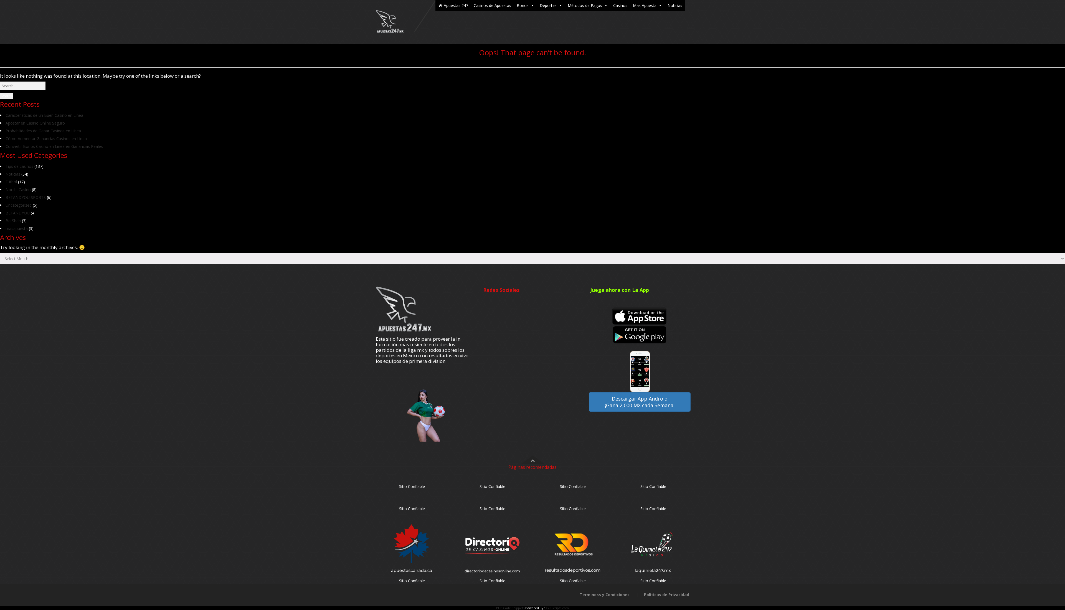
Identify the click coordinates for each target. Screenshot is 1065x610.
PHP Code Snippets (510, 608)
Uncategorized (19, 205)
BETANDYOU (18, 213)
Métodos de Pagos (585, 5)
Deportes (548, 5)
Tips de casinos (19, 166)
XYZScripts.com (557, 608)
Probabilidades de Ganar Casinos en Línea (43, 130)
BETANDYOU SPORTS (26, 197)
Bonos (523, 5)
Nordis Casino (18, 189)
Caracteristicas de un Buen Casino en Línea (44, 115)
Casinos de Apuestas (492, 5)
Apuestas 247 (456, 5)
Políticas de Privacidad (666, 594)
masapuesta (17, 228)
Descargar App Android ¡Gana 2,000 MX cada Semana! (639, 402)
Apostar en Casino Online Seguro (35, 123)
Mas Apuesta (644, 5)
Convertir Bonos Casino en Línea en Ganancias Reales (54, 146)
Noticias (675, 5)
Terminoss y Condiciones (605, 594)
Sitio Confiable (412, 486)
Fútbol (11, 181)
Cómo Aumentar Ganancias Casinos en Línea (46, 138)
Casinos (620, 5)
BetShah (13, 220)
